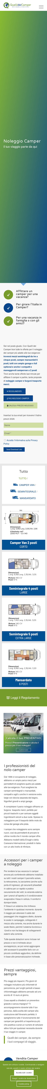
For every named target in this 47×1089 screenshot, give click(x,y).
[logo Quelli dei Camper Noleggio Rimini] (20, 5)
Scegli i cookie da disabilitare (24, 1078)
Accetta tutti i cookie (24, 1072)
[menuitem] (39, 6)
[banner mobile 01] (23, 733)
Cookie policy (24, 1084)
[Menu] (39, 6)
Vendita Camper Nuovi (27, 1060)
